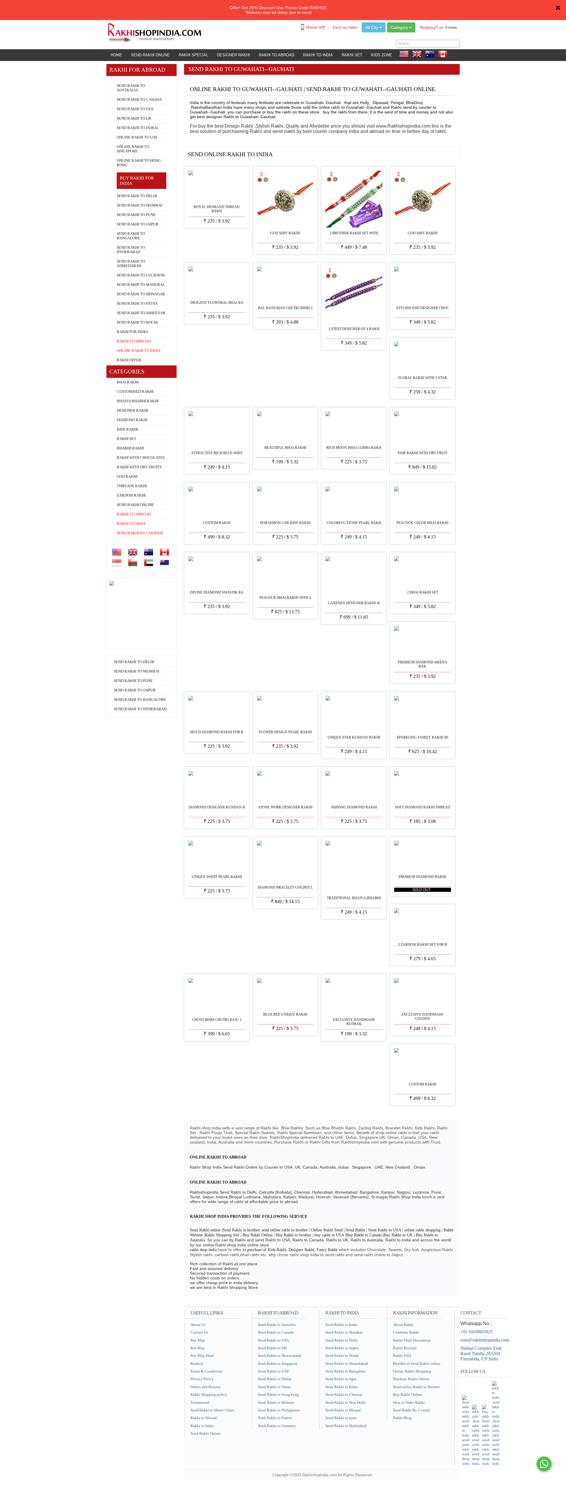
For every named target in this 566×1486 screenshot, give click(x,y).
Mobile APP (315, 27)
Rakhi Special (193, 55)
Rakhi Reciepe (405, 1348)
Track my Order (345, 27)
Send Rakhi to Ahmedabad (131, 263)
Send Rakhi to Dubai (137, 128)
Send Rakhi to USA (135, 109)
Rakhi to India (318, 55)
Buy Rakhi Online (407, 1394)
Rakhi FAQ (402, 1355)
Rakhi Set (352, 55)
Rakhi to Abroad (276, 55)
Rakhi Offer (129, 360)
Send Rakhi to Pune (136, 215)
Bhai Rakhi (128, 382)
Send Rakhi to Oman (274, 1387)
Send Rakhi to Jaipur (138, 224)
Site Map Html (202, 1355)
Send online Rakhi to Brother (416, 1387)
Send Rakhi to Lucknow (141, 275)
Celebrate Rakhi (406, 1332)
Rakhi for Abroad (124, 78)
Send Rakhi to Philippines (279, 1410)
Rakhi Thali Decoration (412, 1340)
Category (400, 27)
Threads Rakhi (132, 486)
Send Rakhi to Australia (131, 88)
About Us (197, 1324)
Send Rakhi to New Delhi (345, 1402)
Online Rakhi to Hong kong (139, 163)
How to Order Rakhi (409, 1402)
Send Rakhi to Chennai (344, 1394)
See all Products (438, 152)
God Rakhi (127, 477)
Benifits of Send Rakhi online (416, 1363)
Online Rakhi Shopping (412, 1371)
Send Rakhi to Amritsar (141, 313)
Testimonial (199, 1402)
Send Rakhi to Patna (137, 304)
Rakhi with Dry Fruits (139, 467)
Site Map (197, 1340)
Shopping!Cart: (438, 27)
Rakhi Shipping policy (208, 1394)
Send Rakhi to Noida (342, 1355)
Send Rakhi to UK (134, 118)
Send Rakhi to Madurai (140, 285)
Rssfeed (196, 1363)
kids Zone (381, 55)
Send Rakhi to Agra (340, 1379)
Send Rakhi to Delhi (137, 196)
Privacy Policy (202, 1379)
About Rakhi (403, 1324)
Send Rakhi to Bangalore (131, 236)
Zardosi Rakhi (131, 495)
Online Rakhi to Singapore (133, 149)
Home (116, 55)
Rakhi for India (132, 332)
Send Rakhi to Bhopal (343, 1410)
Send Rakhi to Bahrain (276, 1402)
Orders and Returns (205, 1387)
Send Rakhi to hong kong (278, 1394)
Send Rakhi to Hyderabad (131, 250)
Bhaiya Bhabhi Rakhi (138, 401)
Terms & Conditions (206, 1371)
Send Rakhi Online (150, 55)
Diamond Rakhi (132, 420)
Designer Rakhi (233, 55)
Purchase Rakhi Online (411, 1379)
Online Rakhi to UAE (137, 137)
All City (372, 27)
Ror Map (197, 1348)
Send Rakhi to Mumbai (139, 205)
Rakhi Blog (402, 1418)
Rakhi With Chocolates (141, 458)
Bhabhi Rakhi (130, 448)
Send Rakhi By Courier (411, 1410)
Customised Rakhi (135, 392)
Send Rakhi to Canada (139, 100)
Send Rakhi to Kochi (137, 322)
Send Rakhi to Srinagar (141, 294)
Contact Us (199, 1332)
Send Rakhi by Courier (140, 533)
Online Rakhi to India (138, 351)
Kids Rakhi (127, 429)
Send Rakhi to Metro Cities (212, 1410)
